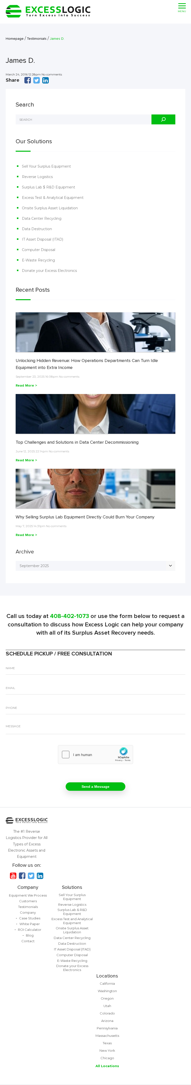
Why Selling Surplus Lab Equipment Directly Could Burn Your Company (85, 517)
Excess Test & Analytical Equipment (53, 197)
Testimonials (28, 907)
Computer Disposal (38, 250)
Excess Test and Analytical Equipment (72, 921)
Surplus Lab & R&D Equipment (72, 912)
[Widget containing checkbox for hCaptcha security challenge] (95, 754)
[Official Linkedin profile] (40, 875)
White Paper (29, 924)
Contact (28, 941)
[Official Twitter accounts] (31, 875)
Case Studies (29, 918)
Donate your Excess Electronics (49, 270)
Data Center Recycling (41, 218)
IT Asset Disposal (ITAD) (42, 239)
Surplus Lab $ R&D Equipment (48, 187)
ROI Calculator (29, 930)
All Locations (107, 1066)
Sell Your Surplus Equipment (46, 166)
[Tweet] (36, 80)
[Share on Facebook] (27, 80)
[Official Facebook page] (22, 875)
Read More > (26, 385)
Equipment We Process (28, 895)
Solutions (72, 887)
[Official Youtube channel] (13, 875)
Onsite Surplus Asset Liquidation (50, 208)
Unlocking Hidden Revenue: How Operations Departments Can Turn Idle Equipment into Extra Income (87, 364)
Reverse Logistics (37, 177)
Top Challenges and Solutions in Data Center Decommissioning (77, 442)
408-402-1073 (69, 616)
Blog (30, 935)
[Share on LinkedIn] (45, 80)
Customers (28, 901)
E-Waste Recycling (38, 260)
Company (27, 887)
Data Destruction (37, 229)
